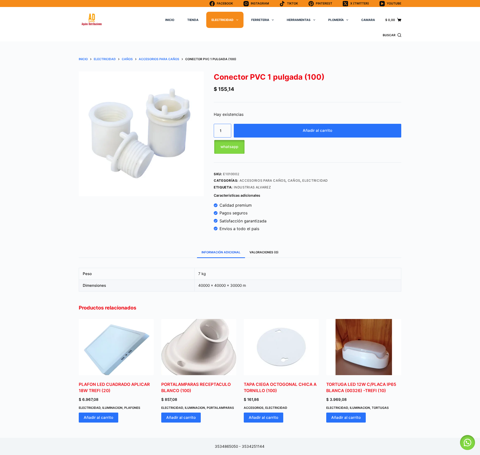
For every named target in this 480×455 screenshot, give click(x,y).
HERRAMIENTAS (298, 20)
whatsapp (229, 146)
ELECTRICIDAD (223, 20)
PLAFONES (132, 408)
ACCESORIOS (254, 408)
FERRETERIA (260, 20)
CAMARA (368, 20)
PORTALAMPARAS (220, 408)
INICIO (169, 20)
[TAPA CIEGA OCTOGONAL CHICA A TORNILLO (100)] (281, 347)
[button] (307, 147)
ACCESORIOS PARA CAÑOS (263, 180)
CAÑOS (294, 180)
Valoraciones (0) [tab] (264, 252)
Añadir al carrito (317, 130)
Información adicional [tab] (221, 252)
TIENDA (192, 20)
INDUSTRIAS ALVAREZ (252, 187)
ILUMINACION (112, 408)
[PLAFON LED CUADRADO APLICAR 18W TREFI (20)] (116, 347)
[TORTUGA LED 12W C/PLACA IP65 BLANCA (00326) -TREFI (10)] (363, 347)
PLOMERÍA (336, 20)
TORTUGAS (380, 408)
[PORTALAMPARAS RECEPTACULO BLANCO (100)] (198, 347)
